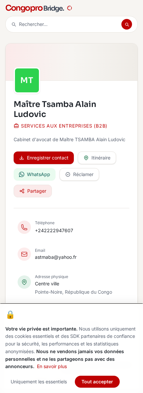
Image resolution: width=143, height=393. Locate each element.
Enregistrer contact (48, 157)
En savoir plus (52, 366)
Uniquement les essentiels (39, 381)
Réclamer (83, 174)
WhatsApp (38, 174)
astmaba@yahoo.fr (55, 257)
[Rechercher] (126, 24)
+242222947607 (54, 230)
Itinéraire (100, 157)
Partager (36, 191)
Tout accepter (97, 381)
